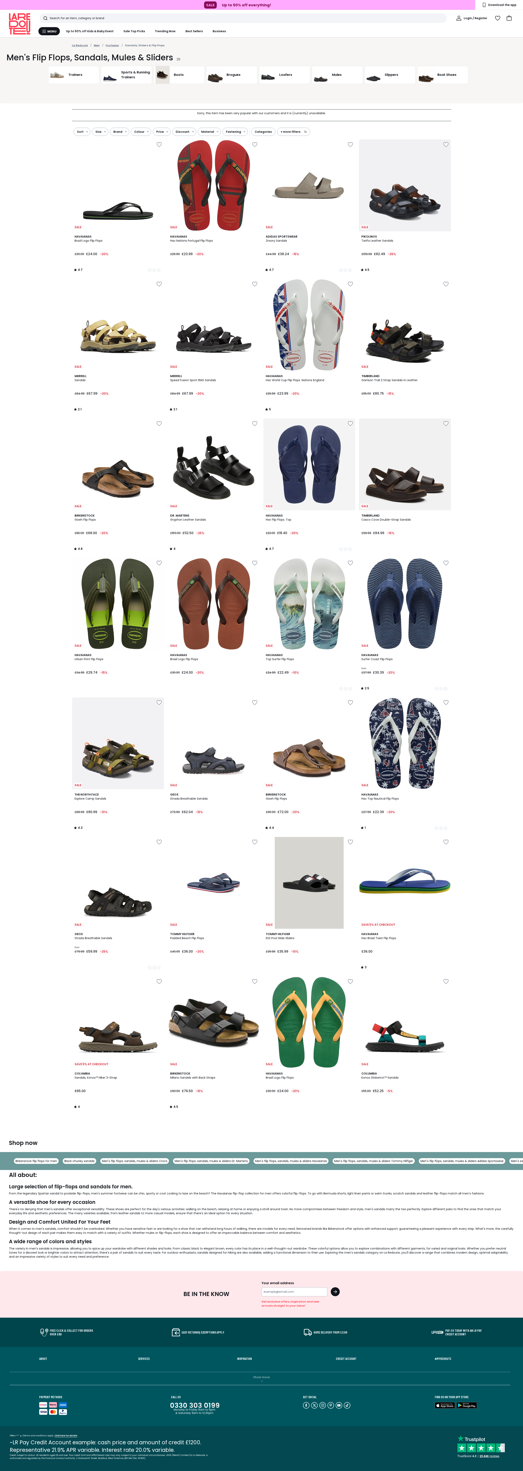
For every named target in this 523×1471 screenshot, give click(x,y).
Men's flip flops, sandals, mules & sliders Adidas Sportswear (462, 1161)
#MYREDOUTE (443, 1358)
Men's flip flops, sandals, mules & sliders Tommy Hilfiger (373, 1161)
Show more (261, 1377)
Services (144, 1358)
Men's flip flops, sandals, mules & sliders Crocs (134, 1161)
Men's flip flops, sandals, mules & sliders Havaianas (291, 1161)
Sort (80, 132)
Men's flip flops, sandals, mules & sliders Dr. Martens (211, 1161)
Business (219, 31)
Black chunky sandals (79, 1161)
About (43, 1358)
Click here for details (66, 1435)
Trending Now (165, 31)
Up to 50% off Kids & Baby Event (90, 31)
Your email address (278, 1283)
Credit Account (346, 1358)
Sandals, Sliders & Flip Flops (144, 45)
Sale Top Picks (134, 31)
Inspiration (244, 1358)
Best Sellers (194, 31)
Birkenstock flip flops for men (36, 1161)
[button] (509, 18)
